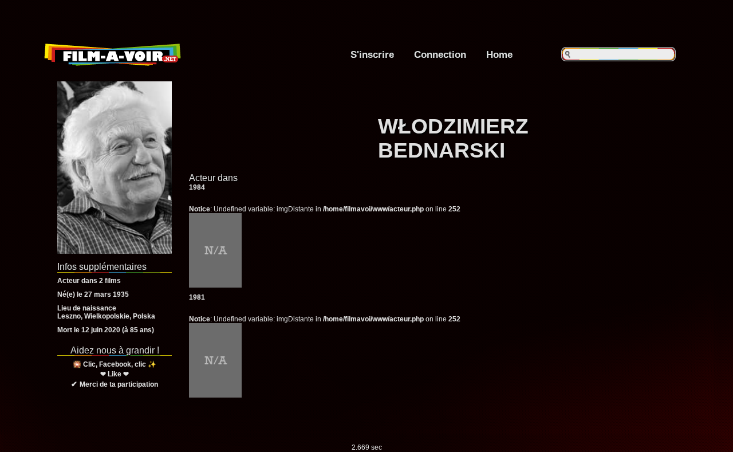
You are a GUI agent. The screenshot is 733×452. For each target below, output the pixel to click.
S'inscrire (372, 54)
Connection (440, 54)
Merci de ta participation (119, 384)
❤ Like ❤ (114, 374)
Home (499, 54)
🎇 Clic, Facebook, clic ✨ (114, 364)
